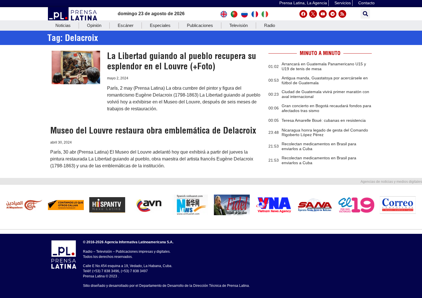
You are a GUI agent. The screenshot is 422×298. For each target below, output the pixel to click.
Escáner (125, 25)
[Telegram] (332, 14)
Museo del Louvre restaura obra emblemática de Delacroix (153, 130)
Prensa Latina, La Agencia (303, 3)
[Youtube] (323, 14)
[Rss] (342, 14)
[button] (365, 14)
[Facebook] (303, 14)
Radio (269, 25)
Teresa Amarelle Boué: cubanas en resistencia (324, 120)
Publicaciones (200, 25)
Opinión (94, 25)
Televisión (238, 25)
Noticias (63, 25)
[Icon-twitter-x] (313, 14)
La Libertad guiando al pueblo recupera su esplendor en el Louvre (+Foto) (181, 61)
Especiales (160, 25)
